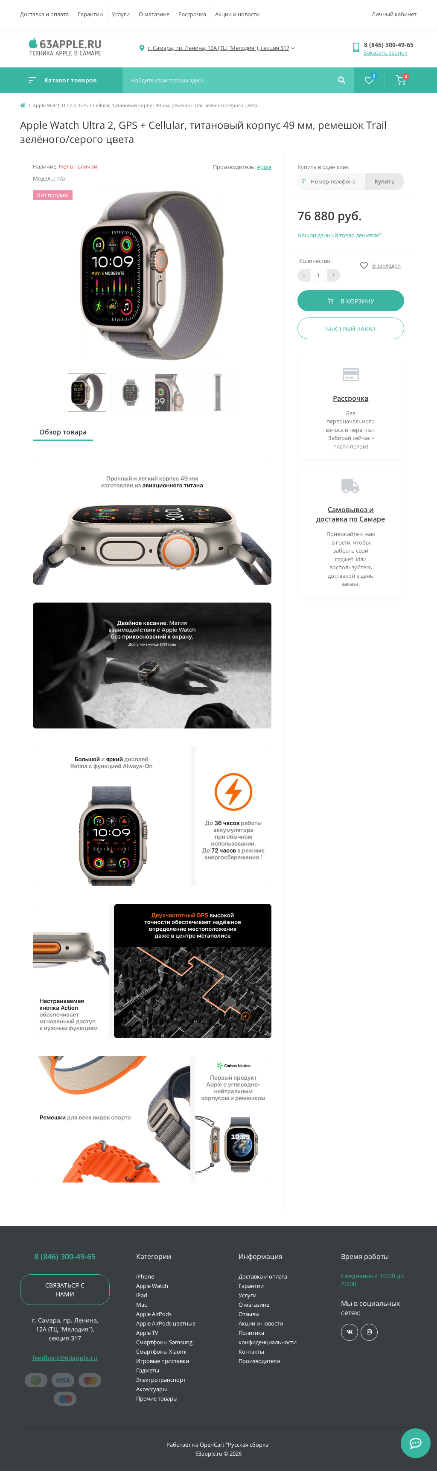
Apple (264, 167)
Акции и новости (237, 14)
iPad (141, 1295)
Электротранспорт (161, 1380)
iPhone (145, 1276)
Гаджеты (147, 1370)
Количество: (315, 261)
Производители (259, 1361)
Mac (141, 1304)
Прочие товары (157, 1398)
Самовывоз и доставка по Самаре (350, 514)
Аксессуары (151, 1389)
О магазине (154, 14)
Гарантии (90, 14)
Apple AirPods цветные (165, 1323)
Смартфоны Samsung (164, 1342)
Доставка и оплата (44, 14)
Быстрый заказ (351, 329)
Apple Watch (152, 1286)
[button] (390, 44)
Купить (385, 181)
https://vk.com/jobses (349, 1332)
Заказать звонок (386, 52)
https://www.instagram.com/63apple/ (369, 1332)
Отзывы (249, 1314)
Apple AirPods (154, 1314)
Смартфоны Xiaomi (161, 1351)
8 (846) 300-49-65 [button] (65, 1256)
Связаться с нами (64, 1289)
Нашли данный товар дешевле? (339, 235)
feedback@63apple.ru (65, 1358)
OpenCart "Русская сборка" (235, 1444)
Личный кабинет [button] (394, 14)
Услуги (121, 14)
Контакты (251, 1351)
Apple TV (147, 1333)
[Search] (341, 80)
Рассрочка (192, 14)
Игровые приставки (162, 1361)
